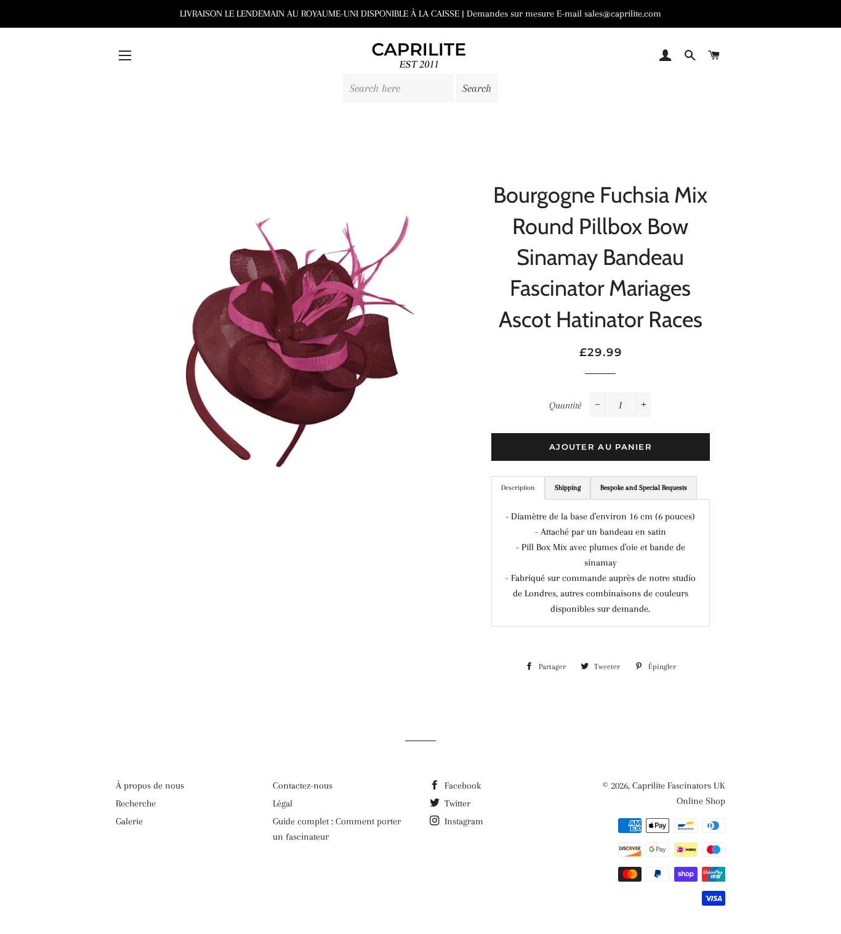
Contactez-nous (302, 785)
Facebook (461, 785)
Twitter (456, 803)
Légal (282, 803)
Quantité (565, 405)
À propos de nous (150, 785)
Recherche (136, 803)
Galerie (129, 821)
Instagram (462, 821)
